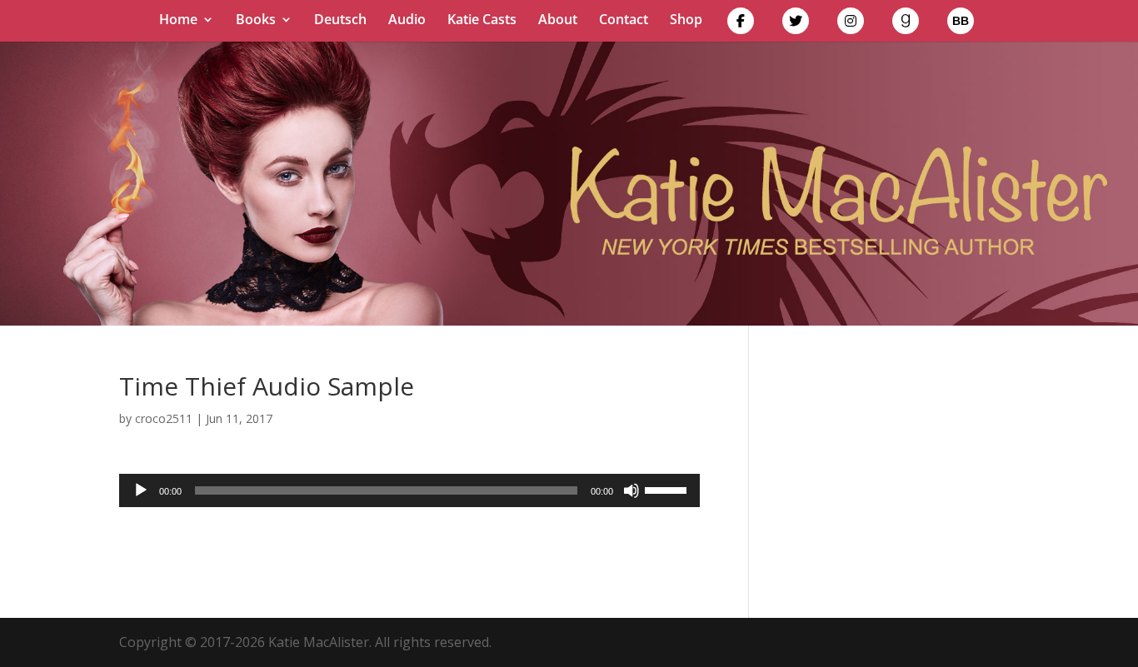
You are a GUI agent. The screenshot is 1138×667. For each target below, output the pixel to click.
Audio (407, 20)
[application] (409, 490)
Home (178, 20)
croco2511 (163, 418)
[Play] (140, 490)
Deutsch (340, 20)
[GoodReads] (905, 24)
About (557, 20)
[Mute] (631, 490)
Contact (623, 20)
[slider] (668, 489)
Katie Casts (482, 20)
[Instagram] (850, 24)
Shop (686, 20)
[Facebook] (740, 24)
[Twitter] (795, 24)
